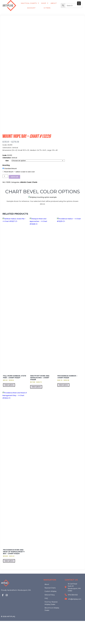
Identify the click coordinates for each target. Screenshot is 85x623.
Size (7, 160)
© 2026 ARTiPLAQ (8, 616)
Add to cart (14, 177)
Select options (9, 385)
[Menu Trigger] (79, 3)
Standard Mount (10, 168)
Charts (34, 182)
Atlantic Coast (25, 182)
